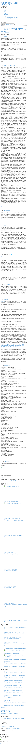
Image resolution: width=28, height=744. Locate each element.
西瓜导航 (11, 726)
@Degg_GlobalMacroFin (9, 65)
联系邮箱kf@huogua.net (12, 17)
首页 (5, 9)
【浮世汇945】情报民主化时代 (11, 501)
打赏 (2, 478)
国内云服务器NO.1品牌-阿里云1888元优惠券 (14, 718)
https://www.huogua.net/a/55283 (8, 480)
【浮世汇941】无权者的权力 (10, 569)
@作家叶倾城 (7, 365)
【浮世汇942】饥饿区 (9, 552)
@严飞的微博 (7, 284)
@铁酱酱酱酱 (7, 210)
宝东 (5, 13)
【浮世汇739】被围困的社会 (13, 30)
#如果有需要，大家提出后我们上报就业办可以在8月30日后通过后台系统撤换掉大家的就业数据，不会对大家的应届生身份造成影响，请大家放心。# (13, 345)
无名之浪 (6, 299)
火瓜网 (14, 3)
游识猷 (5, 36)
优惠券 (4, 726)
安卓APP (9, 19)
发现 (5, 10)
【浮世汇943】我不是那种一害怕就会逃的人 (14, 535)
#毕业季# (3, 301)
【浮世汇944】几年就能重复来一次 (12, 518)
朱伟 (5, 275)
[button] (3, 25)
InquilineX (6, 461)
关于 (5, 16)
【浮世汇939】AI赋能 (9, 603)
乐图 (5, 11)
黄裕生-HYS (6, 225)
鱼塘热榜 (6, 14)
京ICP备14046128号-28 (16, 728)
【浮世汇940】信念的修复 (10, 586)
